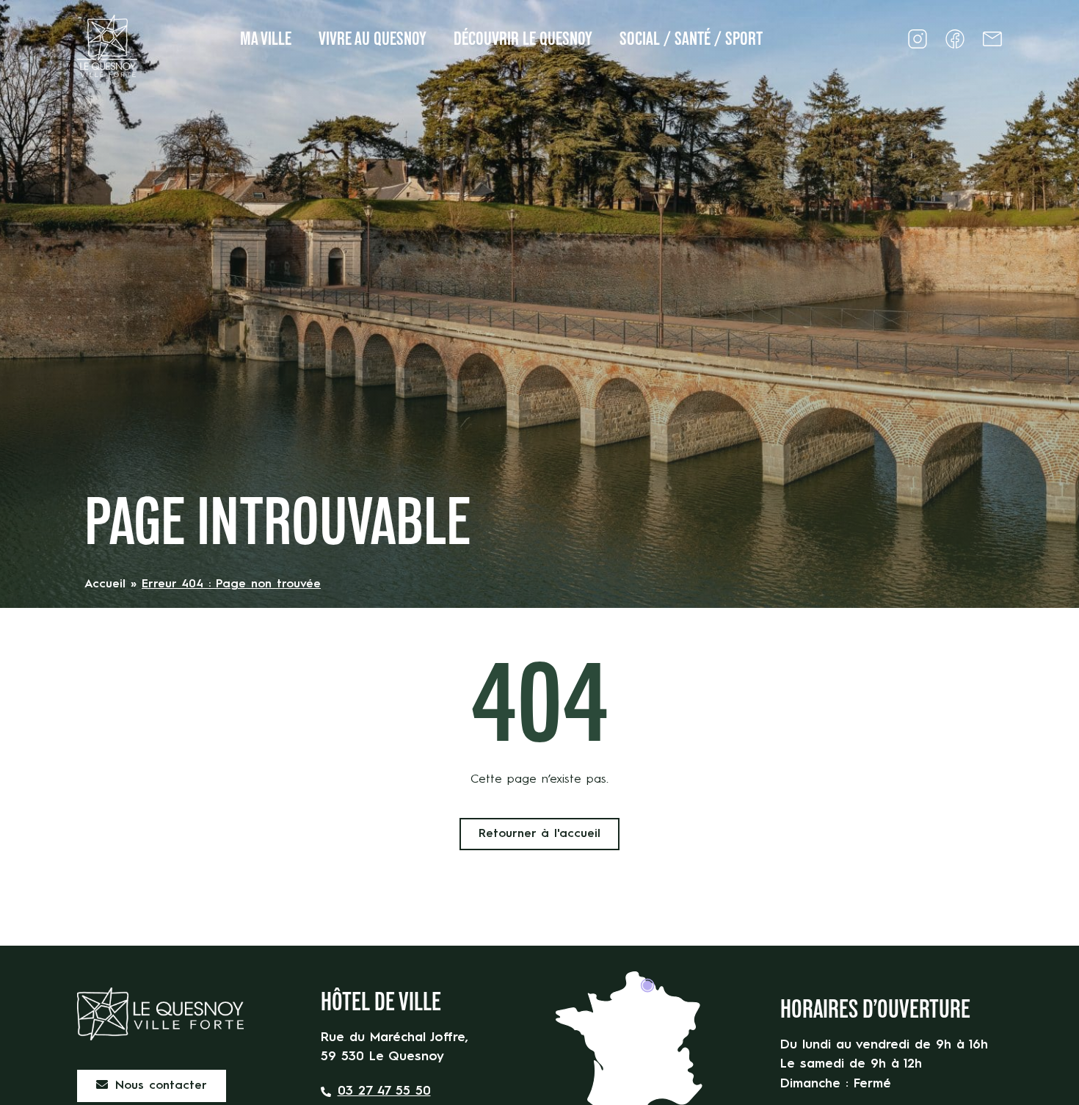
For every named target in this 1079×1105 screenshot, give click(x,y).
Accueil (105, 584)
